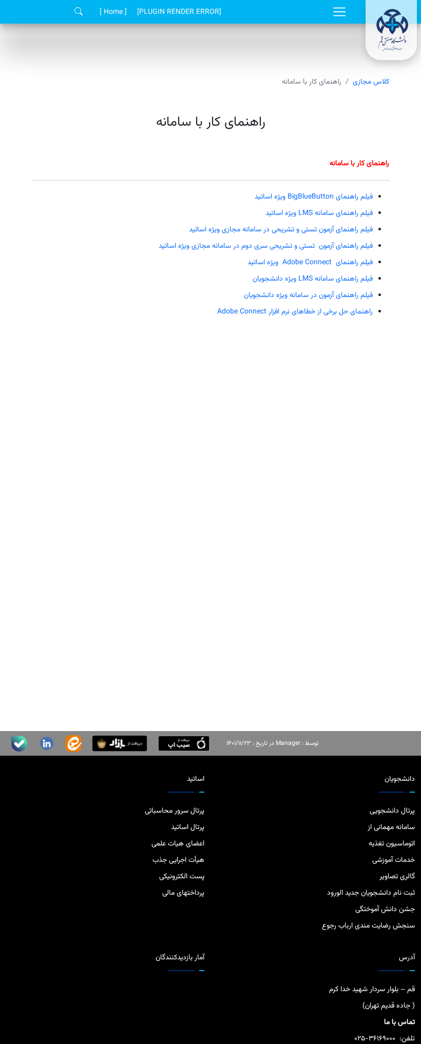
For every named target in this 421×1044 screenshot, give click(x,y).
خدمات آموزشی (393, 860)
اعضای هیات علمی (177, 844)
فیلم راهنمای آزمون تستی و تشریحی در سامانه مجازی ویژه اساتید (281, 229)
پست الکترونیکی (181, 876)
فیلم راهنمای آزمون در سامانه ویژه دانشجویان (308, 295)
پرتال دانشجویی (392, 811)
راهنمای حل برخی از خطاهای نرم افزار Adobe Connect (295, 312)
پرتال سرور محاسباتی (174, 811)
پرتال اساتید (187, 827)
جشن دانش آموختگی (385, 909)
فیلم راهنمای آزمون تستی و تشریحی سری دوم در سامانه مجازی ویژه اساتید (266, 246)
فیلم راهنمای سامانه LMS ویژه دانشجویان (313, 279)
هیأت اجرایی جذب (178, 860)
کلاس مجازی (371, 82)
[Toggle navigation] (339, 11)
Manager (288, 743)
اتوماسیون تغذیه (392, 844)
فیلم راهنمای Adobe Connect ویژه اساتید (310, 262)
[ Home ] (113, 12)
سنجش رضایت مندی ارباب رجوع (368, 926)
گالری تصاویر (397, 876)
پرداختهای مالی (183, 893)
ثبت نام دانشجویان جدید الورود (371, 893)
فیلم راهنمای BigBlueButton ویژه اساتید (314, 197)
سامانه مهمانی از (391, 827)
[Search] (78, 12)
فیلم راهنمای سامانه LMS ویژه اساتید (319, 213)
